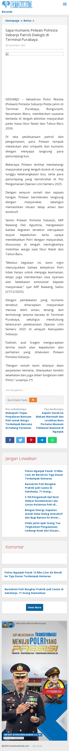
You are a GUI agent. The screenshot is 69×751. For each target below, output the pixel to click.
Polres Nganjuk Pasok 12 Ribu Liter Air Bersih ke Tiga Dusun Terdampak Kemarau (44, 474)
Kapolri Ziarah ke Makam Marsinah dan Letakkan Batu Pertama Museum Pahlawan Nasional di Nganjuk (50, 420)
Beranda (37, 745)
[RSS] (33, 400)
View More (34, 607)
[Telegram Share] (41, 440)
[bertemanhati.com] (17, 4)
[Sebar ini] (9, 440)
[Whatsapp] (52, 440)
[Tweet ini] (20, 440)
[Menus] (64, 4)
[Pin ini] (31, 440)
